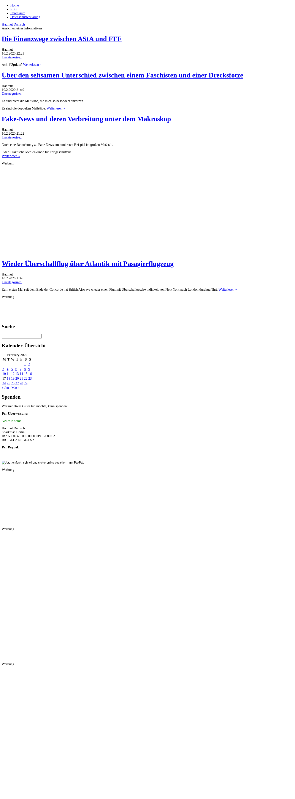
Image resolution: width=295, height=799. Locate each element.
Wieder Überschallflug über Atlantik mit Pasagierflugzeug (88, 263)
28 (21, 383)
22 (25, 378)
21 (21, 378)
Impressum (17, 13)
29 (25, 383)
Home (14, 5)
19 (12, 378)
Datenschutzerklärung (25, 17)
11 (8, 373)
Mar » (15, 388)
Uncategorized (12, 57)
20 (17, 378)
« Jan (5, 388)
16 (30, 373)
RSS (13, 9)
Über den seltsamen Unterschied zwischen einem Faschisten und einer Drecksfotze (122, 75)
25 (8, 383)
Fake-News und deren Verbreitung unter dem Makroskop (86, 119)
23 (30, 378)
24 (4, 383)
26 (12, 383)
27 (17, 383)
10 (4, 373)
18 (8, 378)
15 (25, 373)
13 (17, 373)
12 (12, 373)
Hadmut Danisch (13, 24)
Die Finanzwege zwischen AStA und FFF (62, 39)
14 (21, 373)
